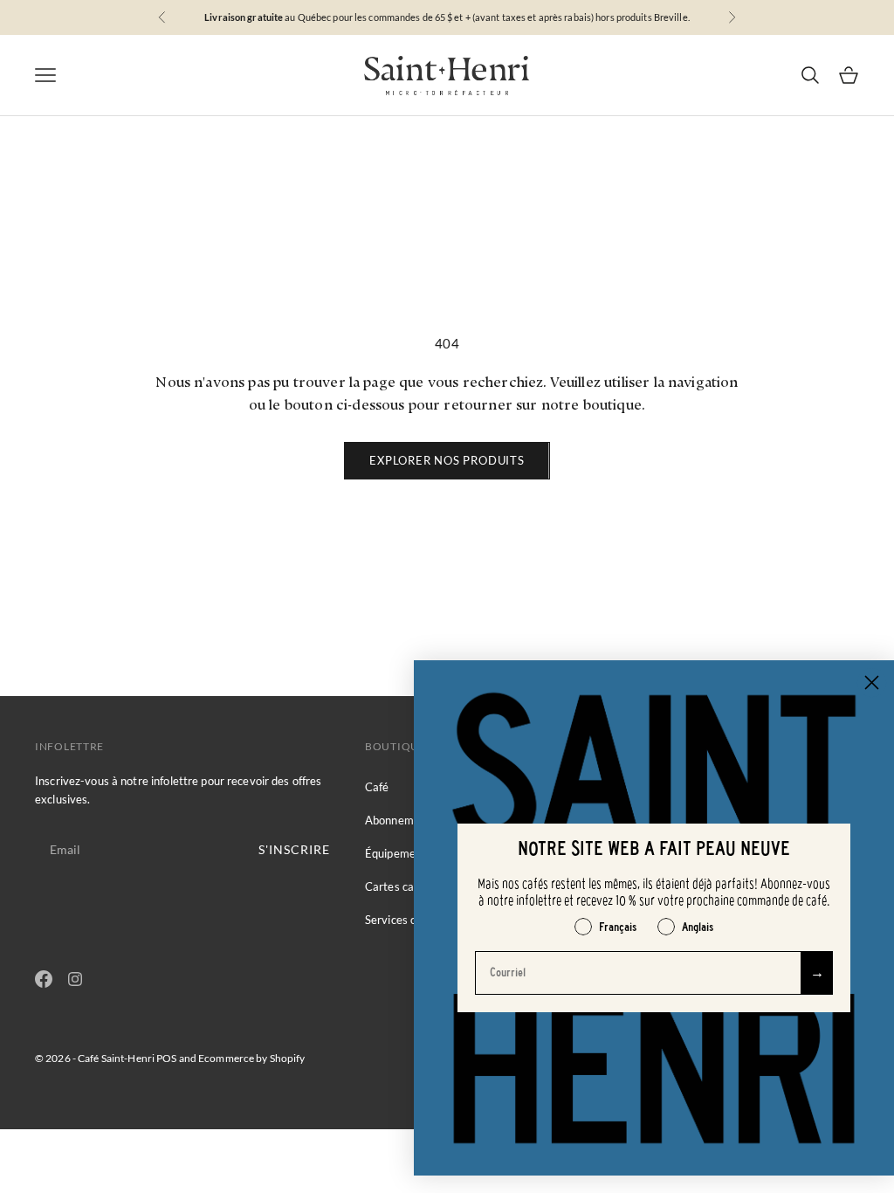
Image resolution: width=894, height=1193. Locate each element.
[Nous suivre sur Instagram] (75, 979)
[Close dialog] (871, 682)
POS (166, 1058)
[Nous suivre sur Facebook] (43, 979)
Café (377, 787)
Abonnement (397, 820)
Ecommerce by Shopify (251, 1058)
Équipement (395, 853)
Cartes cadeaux (405, 886)
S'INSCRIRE (294, 849)
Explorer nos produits (446, 460)
